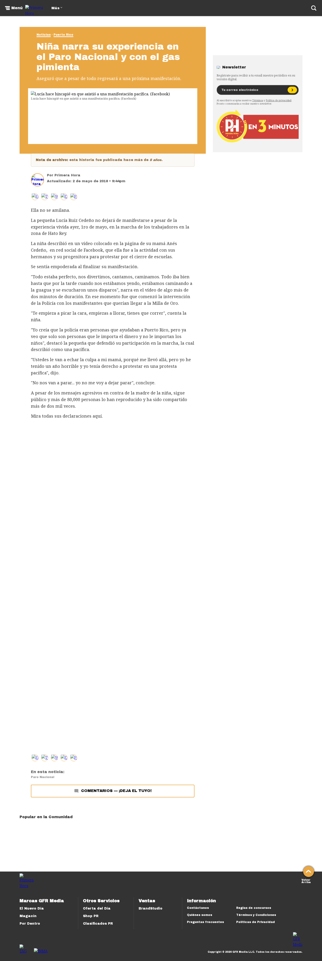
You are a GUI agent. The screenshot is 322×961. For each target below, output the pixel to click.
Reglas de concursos (253, 908)
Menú (17, 8)
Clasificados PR (98, 923)
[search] (313, 8)
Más (55, 8)
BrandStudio (150, 908)
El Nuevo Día (32, 908)
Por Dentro (30, 923)
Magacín (28, 916)
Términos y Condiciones (256, 915)
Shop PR (91, 916)
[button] (44, 196)
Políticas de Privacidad (255, 922)
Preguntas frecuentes (205, 922)
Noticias (44, 34)
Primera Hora (67, 175)
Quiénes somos (199, 915)
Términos (257, 100)
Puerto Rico (63, 34)
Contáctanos (198, 908)
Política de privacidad (278, 100)
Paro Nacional (42, 777)
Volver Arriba (306, 881)
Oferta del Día (97, 908)
